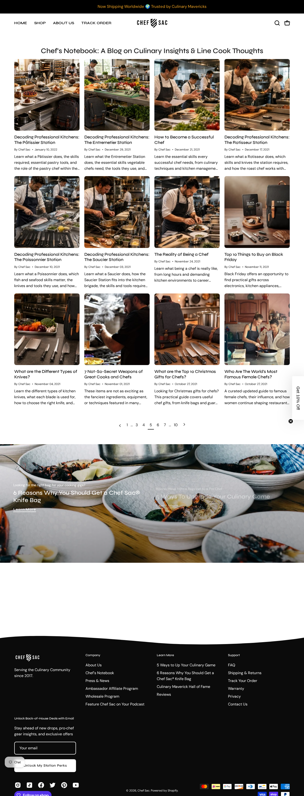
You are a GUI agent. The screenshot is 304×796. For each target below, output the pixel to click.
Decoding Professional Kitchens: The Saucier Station (116, 257)
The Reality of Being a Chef (181, 254)
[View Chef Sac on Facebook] (40, 785)
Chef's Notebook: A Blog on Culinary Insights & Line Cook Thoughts (152, 50)
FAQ (231, 665)
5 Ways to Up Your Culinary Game (186, 665)
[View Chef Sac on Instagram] (17, 785)
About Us (94, 665)
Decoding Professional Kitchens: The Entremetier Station (116, 139)
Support (234, 655)
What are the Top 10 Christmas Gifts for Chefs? (185, 374)
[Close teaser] (290, 421)
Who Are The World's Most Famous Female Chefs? (250, 374)
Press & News (97, 680)
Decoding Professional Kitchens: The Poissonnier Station (46, 257)
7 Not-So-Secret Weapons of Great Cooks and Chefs (113, 374)
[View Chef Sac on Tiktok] (28, 785)
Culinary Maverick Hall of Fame (183, 686)
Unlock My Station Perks (45, 766)
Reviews (164, 694)
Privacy (234, 696)
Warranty (236, 688)
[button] (277, 23)
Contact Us (237, 704)
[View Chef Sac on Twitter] (51, 785)
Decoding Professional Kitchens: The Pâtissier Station (46, 139)
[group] (152, 6)
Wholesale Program (102, 696)
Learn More (24, 509)
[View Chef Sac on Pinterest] (63, 785)
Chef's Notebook (100, 672)
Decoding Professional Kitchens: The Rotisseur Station (257, 139)
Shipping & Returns (244, 672)
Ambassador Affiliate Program (112, 688)
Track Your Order (242, 680)
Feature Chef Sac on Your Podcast (115, 704)
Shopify (173, 790)
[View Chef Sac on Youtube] (75, 785)
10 (176, 424)
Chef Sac (144, 790)
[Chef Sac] (152, 23)
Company (93, 655)
